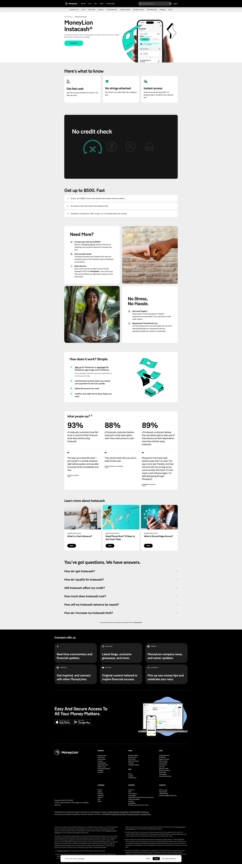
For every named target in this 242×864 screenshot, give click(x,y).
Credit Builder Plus (103, 765)
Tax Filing (161, 767)
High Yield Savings (133, 761)
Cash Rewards (132, 778)
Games (130, 774)
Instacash (100, 761)
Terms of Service (114, 812)
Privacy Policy (132, 795)
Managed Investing (133, 765)
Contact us (131, 790)
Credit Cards (101, 757)
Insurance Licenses (133, 814)
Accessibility (131, 803)
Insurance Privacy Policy (118, 814)
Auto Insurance (163, 761)
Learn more (81, 858)
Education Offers (163, 768)
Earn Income (131, 759)
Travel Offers (162, 772)
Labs (99, 799)
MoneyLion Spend (88, 244)
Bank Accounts (132, 757)
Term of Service (132, 793)
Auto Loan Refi (163, 763)
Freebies (130, 776)
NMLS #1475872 (135, 812)
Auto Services (163, 765)
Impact (99, 801)
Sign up (78, 367)
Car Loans (100, 772)
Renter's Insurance (164, 770)
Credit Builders (102, 763)
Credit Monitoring (164, 755)
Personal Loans (102, 755)
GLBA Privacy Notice (134, 799)
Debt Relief (162, 757)
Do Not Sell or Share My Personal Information (141, 797)
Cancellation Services (165, 776)
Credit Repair (163, 774)
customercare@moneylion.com (168, 795)
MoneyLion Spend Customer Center (138, 805)
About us (100, 790)
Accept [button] (156, 858)
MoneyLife (100, 793)
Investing (130, 763)
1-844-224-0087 (163, 793)
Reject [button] (148, 858)
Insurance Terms (145, 814)
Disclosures (145, 812)
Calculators (101, 795)
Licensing (131, 801)
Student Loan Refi (164, 759)
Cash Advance (68, 17)
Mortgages (100, 770)
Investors (100, 797)
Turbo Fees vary (61, 851)
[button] (169, 858)
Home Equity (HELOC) (104, 768)
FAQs (129, 792)
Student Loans (102, 767)
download (101, 367)
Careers (100, 792)
